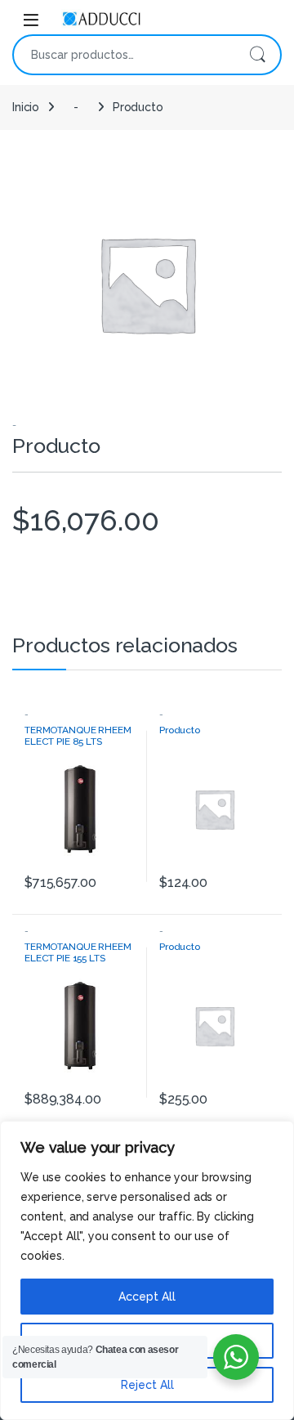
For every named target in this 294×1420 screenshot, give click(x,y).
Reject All (147, 1384)
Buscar (257, 55)
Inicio (25, 107)
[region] (147, 1270)
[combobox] (124, 55)
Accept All (147, 1296)
